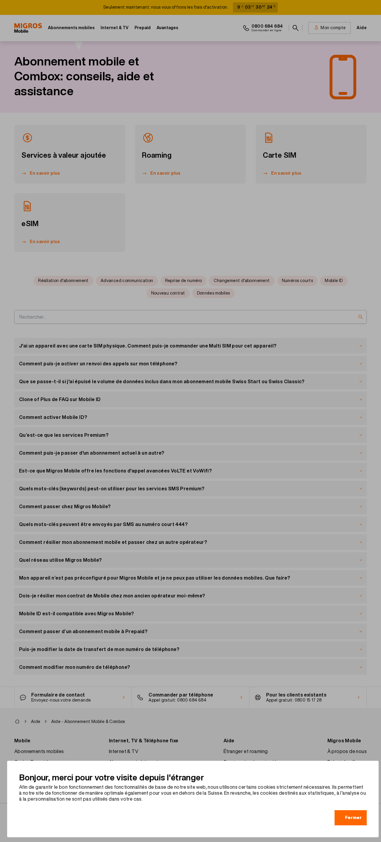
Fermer (353, 818)
